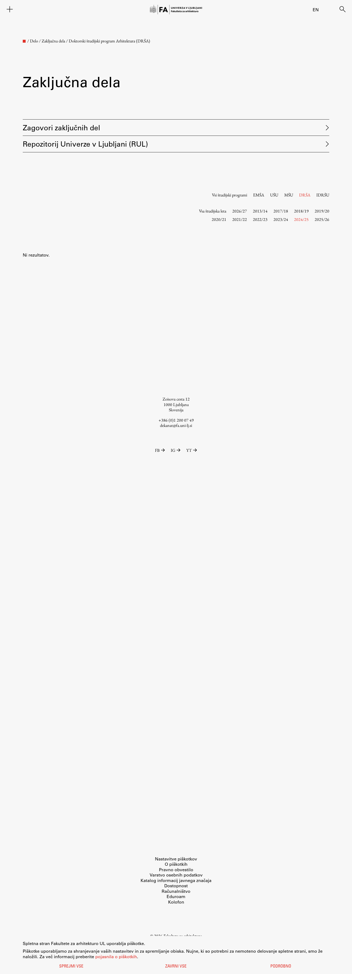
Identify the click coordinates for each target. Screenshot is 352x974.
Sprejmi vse (71, 966)
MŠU (288, 195)
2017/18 (280, 211)
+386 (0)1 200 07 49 (176, 420)
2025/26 (322, 219)
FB (157, 450)
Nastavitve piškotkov (176, 859)
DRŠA (304, 195)
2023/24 (280, 219)
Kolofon (176, 902)
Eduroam (176, 896)
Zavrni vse (176, 966)
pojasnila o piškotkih (116, 956)
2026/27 (239, 211)
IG (173, 450)
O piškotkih (176, 864)
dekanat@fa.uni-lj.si (176, 425)
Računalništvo (176, 891)
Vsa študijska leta (212, 211)
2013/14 (260, 211)
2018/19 (301, 211)
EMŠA (258, 195)
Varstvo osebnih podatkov (176, 875)
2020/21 (219, 219)
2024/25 (301, 219)
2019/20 (322, 211)
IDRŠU (322, 195)
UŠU (274, 195)
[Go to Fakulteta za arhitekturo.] (24, 41)
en (316, 9)
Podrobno (280, 966)
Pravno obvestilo (176, 869)
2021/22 (239, 219)
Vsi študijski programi (229, 195)
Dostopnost (176, 885)
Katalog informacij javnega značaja (176, 880)
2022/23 (260, 219)
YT (189, 450)
